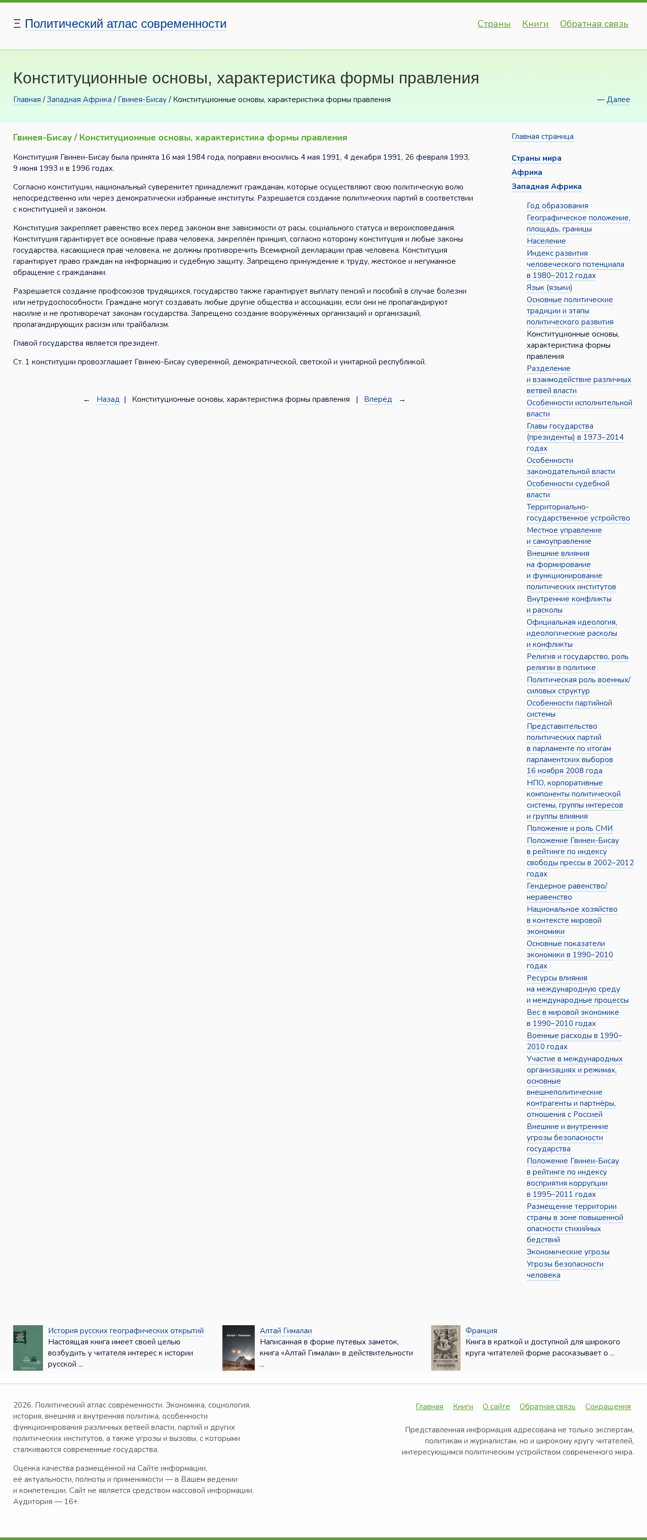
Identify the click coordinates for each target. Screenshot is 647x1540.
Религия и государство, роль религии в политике (578, 662)
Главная (27, 100)
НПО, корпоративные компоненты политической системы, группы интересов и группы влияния (575, 799)
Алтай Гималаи (286, 1331)
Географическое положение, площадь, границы (578, 223)
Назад (108, 399)
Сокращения (608, 1407)
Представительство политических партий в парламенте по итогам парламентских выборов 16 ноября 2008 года (570, 748)
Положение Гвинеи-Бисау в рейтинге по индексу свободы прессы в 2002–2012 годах (580, 857)
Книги (535, 24)
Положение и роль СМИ (570, 828)
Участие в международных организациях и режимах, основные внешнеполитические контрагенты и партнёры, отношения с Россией (575, 1086)
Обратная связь (594, 24)
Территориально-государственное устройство (578, 512)
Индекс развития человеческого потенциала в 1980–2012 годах (575, 264)
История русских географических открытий (126, 1331)
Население (546, 241)
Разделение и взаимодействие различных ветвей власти (579, 379)
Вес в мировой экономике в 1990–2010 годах (573, 1018)
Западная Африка (79, 100)
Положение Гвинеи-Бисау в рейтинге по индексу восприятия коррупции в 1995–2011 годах (573, 1177)
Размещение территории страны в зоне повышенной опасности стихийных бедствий (575, 1223)
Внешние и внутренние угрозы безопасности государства (568, 1138)
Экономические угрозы (568, 1252)
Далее (618, 100)
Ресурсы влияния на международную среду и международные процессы (578, 989)
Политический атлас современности (125, 23)
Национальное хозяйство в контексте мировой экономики (572, 920)
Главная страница (543, 136)
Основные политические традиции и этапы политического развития (570, 311)
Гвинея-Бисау (142, 100)
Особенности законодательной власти (571, 466)
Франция (481, 1331)
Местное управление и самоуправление (564, 535)
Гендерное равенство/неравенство (567, 891)
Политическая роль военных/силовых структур (578, 685)
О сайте (496, 1407)
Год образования (557, 206)
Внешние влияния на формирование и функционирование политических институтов (571, 570)
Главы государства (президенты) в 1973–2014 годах (575, 437)
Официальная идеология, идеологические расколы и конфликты (572, 633)
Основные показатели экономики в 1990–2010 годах (570, 955)
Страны (494, 24)
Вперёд (378, 399)
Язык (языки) (550, 288)
